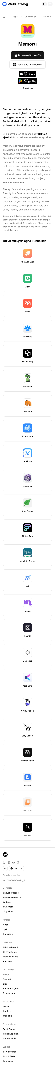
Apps (15, 16)
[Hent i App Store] (27, 74)
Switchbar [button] (8, 906)
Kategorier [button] (8, 934)
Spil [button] (5, 929)
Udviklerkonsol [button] (10, 947)
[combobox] (16, 868)
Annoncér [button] (7, 961)
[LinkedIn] (9, 862)
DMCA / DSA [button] (9, 1056)
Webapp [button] (7, 902)
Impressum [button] (8, 1061)
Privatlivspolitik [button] (10, 1033)
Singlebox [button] (8, 911)
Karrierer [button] (7, 1011)
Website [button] (29, 88)
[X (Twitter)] (4, 862)
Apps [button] (5, 924)
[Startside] (15, 4)
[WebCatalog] (5, 854)
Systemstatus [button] (10, 993)
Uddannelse (30, 16)
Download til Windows (29, 64)
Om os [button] (6, 1006)
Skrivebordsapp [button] (11, 892)
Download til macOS (29, 55)
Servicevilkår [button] (9, 1051)
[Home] (4, 17)
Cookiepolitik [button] (9, 1038)
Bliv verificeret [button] (10, 952)
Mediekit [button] (7, 1015)
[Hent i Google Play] (27, 81)
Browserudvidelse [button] (12, 897)
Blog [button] (5, 984)
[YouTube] (13, 862)
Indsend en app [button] (10, 956)
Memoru (47, 16)
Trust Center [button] (9, 1029)
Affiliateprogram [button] (11, 988)
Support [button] (7, 979)
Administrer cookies (11, 875)
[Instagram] (18, 862)
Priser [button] (6, 974)
